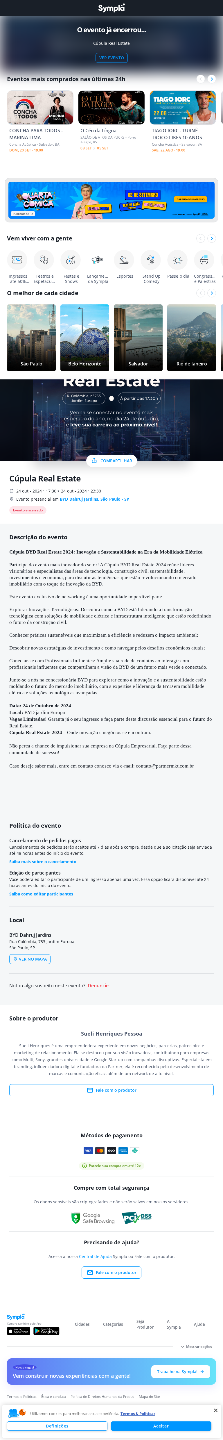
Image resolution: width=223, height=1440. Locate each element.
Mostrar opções (199, 1346)
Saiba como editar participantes (41, 894)
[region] (111, 1421)
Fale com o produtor (116, 1090)
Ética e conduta (53, 1396)
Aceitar (161, 1426)
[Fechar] (215, 1410)
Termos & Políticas (138, 1413)
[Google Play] (46, 1331)
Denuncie (98, 985)
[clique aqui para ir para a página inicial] (111, 8)
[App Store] (18, 1331)
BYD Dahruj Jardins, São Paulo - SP (94, 499)
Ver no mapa (33, 959)
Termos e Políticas (22, 1396)
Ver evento (111, 57)
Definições (57, 1426)
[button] (17, 1413)
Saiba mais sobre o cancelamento (42, 861)
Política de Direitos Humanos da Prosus (102, 1396)
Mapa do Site (149, 1396)
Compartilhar (116, 460)
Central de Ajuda (95, 1256)
